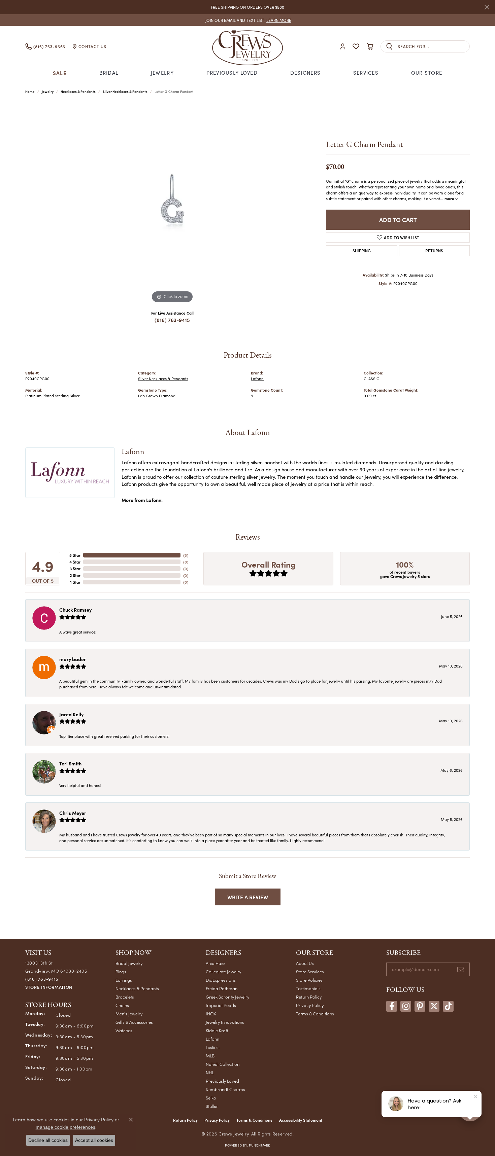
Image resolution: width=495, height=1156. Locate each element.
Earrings (124, 980)
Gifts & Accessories (134, 1022)
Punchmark (259, 1145)
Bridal (109, 72)
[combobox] (433, 46)
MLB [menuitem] (210, 1055)
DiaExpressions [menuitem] (221, 980)
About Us (305, 963)
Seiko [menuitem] (211, 1097)
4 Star (74, 562)
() (185, 555)
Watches (124, 1030)
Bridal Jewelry (129, 963)
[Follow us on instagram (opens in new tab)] (405, 1006)
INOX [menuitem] (211, 1013)
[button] (343, 46)
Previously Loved (232, 72)
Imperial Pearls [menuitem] (221, 1005)
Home (30, 91)
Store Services (310, 971)
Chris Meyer (72, 812)
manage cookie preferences (65, 1127)
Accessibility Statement (300, 1120)
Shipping (362, 250)
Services (365, 72)
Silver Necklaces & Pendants (125, 91)
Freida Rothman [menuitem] (221, 988)
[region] (172, 204)
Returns (434, 250)
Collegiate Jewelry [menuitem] (223, 971)
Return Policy (309, 997)
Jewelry (162, 72)
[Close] (487, 7)
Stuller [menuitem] (212, 1106)
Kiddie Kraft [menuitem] (217, 1030)
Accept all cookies (94, 1140)
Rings (121, 971)
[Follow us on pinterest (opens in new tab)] (420, 1006)
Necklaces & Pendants (78, 91)
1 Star (75, 582)
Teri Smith (70, 763)
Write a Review (247, 897)
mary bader (72, 659)
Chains (122, 1005)
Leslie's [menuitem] (213, 1047)
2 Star (75, 575)
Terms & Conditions (315, 1013)
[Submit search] (389, 46)
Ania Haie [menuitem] (215, 963)
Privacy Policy (310, 1005)
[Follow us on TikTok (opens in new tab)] (448, 1006)
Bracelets (125, 997)
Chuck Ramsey (75, 609)
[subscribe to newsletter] (460, 969)
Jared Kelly (71, 714)
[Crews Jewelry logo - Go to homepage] (247, 46)
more (449, 198)
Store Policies (309, 980)
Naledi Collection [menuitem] (222, 1064)
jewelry (48, 91)
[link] (247, 20)
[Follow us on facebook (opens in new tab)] (391, 1006)
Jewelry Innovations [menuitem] (225, 1022)
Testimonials (308, 988)
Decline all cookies (48, 1140)
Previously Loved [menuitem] (222, 1081)
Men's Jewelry (129, 1013)
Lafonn (257, 378)
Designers (305, 72)
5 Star (74, 555)
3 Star (75, 568)
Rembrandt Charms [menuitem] (225, 1089)
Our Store (426, 72)
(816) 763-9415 (172, 319)
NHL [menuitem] (210, 1072)
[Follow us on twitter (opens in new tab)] (434, 1006)
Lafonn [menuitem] (212, 1039)
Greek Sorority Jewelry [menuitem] (227, 997)
